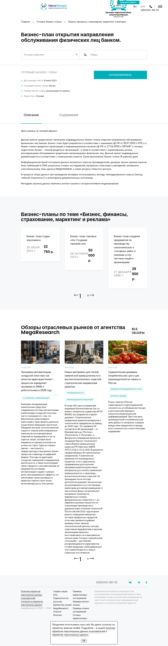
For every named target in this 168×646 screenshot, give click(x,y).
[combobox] (50, 54)
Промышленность (75, 393)
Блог (55, 594)
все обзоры (138, 330)
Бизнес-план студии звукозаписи (38, 238)
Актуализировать (120, 75)
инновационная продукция (80, 399)
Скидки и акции (60, 591)
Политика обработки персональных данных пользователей (31, 595)
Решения (57, 615)
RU (135, 6)
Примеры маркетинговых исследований (80, 595)
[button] (91, 297)
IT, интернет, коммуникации (36, 398)
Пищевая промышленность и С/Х (126, 389)
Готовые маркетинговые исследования (80, 618)
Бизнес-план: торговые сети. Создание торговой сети (83, 240)
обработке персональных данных (70, 634)
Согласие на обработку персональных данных (32, 603)
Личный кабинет (128, 2)
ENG (143, 6)
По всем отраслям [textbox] (34, 54)
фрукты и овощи (118, 396)
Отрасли (57, 611)
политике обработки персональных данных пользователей (83, 629)
